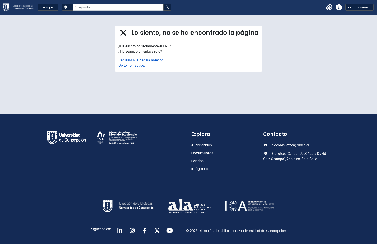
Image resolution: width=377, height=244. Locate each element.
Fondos (197, 160)
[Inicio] (20, 7)
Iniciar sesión (358, 7)
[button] (329, 7)
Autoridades (201, 145)
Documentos (202, 153)
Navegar (46, 7)
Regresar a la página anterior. (140, 60)
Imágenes (199, 168)
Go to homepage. (131, 65)
